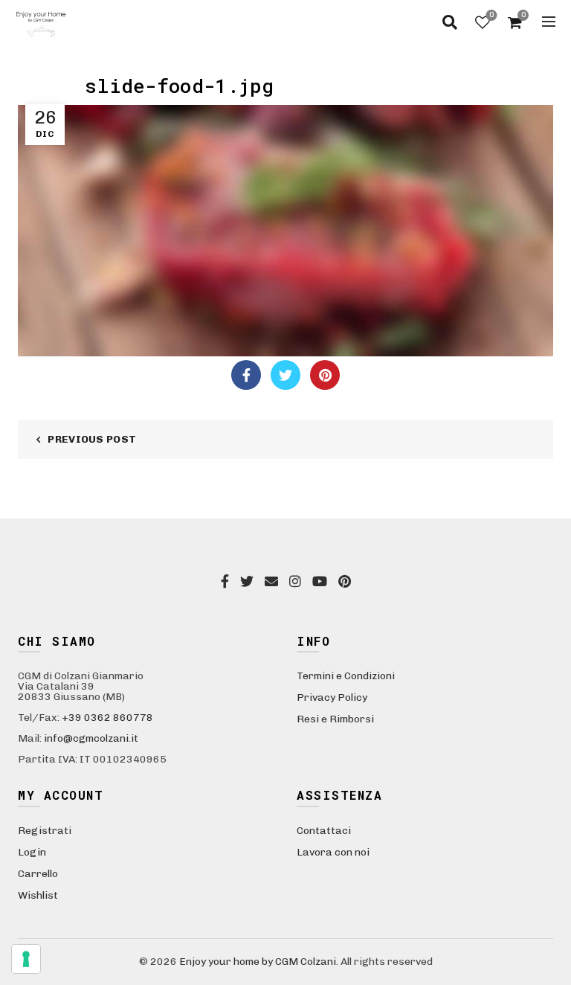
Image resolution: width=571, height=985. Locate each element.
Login (32, 852)
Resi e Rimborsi (335, 719)
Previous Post (92, 439)
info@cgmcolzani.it (91, 738)
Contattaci (324, 830)
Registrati (44, 830)
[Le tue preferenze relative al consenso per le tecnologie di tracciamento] (26, 959)
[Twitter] (285, 375)
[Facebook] (246, 375)
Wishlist (491, 15)
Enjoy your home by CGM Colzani (257, 961)
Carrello (38, 873)
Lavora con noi (333, 852)
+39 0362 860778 (107, 717)
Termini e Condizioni (346, 676)
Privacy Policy (332, 697)
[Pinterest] (325, 375)
